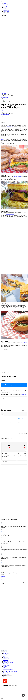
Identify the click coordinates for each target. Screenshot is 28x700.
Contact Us (6, 653)
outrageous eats (9, 126)
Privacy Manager (7, 675)
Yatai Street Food (10, 214)
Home (4, 3)
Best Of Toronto (7, 5)
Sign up (25, 408)
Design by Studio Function (9, 677)
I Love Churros (17, 176)
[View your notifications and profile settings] (26, 418)
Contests (5, 8)
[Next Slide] (26, 451)
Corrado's (3, 139)
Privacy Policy (6, 665)
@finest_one (23, 394)
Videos (5, 6)
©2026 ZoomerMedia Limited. (10, 671)
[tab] (5, 419)
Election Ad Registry (8, 662)
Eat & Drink (3, 93)
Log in (21, 408)
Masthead (5, 660)
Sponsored (3, 576)
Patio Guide (6, 10)
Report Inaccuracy (5, 97)
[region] (14, 421)
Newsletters (6, 658)
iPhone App (6, 661)
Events (5, 7)
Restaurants (6, 11)
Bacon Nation (24, 342)
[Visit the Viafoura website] (24, 433)
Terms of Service (7, 663)
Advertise (5, 654)
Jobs (4, 656)
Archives (5, 657)
